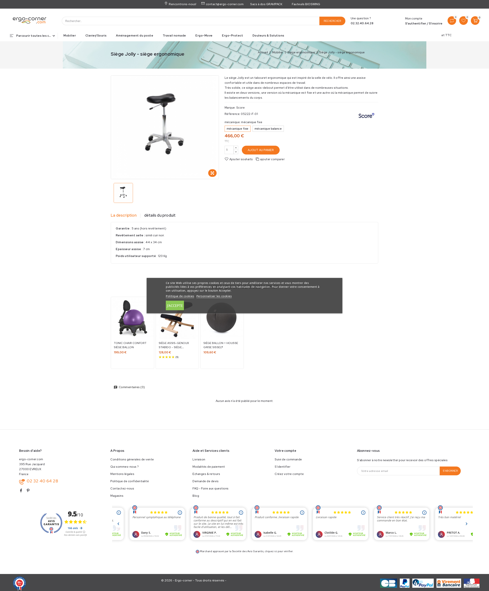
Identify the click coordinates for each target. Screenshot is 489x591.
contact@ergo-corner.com (224, 4)
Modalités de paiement (209, 467)
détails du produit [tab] (160, 215)
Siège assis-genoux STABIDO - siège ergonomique (174, 347)
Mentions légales (122, 474)
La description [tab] (124, 215)
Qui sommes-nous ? (124, 467)
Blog (196, 496)
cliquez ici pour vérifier (279, 551)
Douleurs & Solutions (268, 35)
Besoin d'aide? (30, 451)
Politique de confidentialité (129, 481)
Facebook (22, 491)
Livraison (199, 459)
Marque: (230, 108)
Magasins (116, 496)
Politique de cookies (180, 296)
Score (240, 108)
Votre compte (285, 451)
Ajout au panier (261, 150)
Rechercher (332, 21)
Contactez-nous (122, 488)
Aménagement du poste (134, 35)
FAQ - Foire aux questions (211, 488)
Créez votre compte (289, 474)
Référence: (232, 114)
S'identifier (282, 467)
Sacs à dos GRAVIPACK (266, 4)
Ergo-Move (204, 35)
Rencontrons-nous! (182, 4)
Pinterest (29, 491)
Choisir (132, 360)
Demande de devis (206, 481)
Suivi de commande (288, 459)
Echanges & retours (206, 474)
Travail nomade (174, 35)
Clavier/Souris (96, 35)
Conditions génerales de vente (132, 459)
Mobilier (69, 35)
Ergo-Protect (232, 35)
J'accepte (175, 305)
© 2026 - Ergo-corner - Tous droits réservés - (194, 580)
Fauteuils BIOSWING (306, 4)
